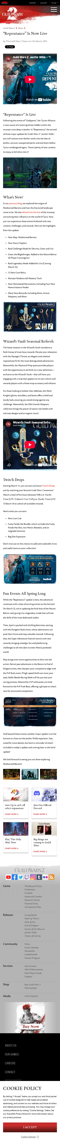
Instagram (33, 877)
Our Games (12, 1054)
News (20, 28)
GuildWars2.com (12, 13)
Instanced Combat (33, 896)
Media (7, 996)
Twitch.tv (27, 877)
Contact (10, 1071)
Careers (10, 1063)
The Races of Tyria (33, 886)
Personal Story (31, 903)
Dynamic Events (32, 900)
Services (8, 966)
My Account (30, 966)
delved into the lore (31, 212)
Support (32, 2)
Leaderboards (31, 954)
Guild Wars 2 (9, 28)
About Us (10, 1045)
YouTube (8, 877)
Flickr (45, 877)
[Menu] (54, 10)
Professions (30, 889)
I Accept (30, 1127)
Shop (6, 984)
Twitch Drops (48, 486)
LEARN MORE (11, 814)
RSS (51, 877)
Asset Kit (31, 996)
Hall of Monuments (34, 969)
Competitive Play (33, 907)
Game (6, 886)
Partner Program (32, 958)
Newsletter (30, 951)
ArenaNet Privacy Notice (17, 1114)
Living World (31, 915)
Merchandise (31, 988)
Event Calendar (32, 947)
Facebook (14, 877)
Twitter (21, 877)
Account (43, 2)
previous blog (15, 203)
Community (10, 944)
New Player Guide (33, 973)
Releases (8, 915)
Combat (28, 893)
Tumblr (39, 877)
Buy (33, 984)
